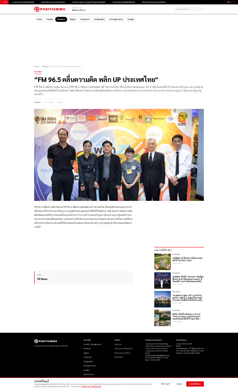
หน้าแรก (37, 66)
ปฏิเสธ (179, 383)
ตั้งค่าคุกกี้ (165, 383)
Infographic (99, 19)
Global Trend (89, 374)
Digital (73, 19)
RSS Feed (118, 357)
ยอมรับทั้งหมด (195, 383)
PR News (61, 19)
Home (39, 19)
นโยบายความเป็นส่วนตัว (123, 348)
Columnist (84, 19)
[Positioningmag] (49, 9)
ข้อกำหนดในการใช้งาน (122, 353)
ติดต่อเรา (118, 344)
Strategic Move (116, 19)
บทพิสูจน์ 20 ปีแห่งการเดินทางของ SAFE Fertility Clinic (187, 259)
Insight (131, 19)
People (50, 19)
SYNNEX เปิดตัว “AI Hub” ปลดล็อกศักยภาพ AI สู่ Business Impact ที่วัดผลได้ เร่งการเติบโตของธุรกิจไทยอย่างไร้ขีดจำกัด (188, 279)
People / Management (93, 344)
